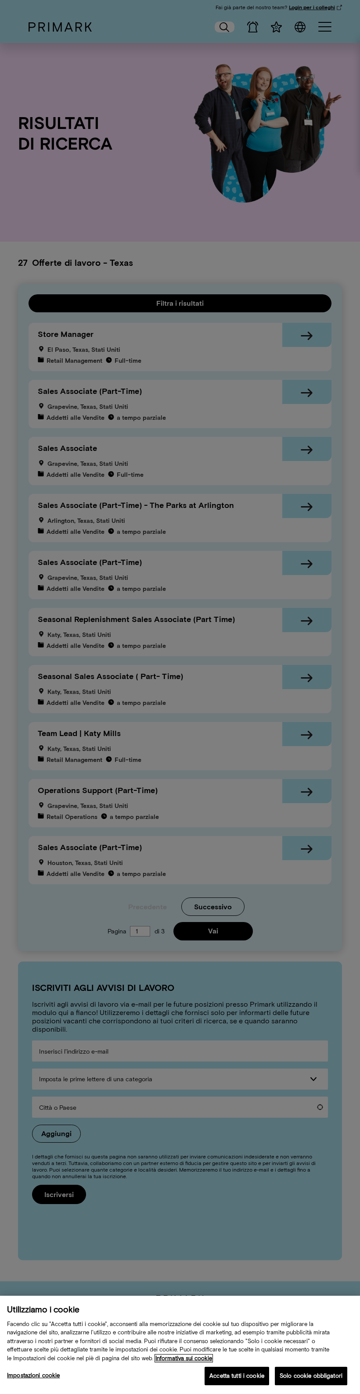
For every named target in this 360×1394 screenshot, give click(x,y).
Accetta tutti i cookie (236, 1376)
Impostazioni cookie (33, 1375)
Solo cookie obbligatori (311, 1376)
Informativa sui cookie (183, 1358)
